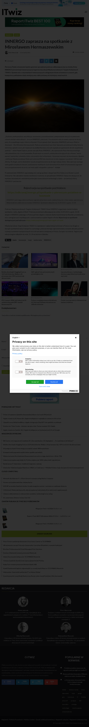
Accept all (35, 382)
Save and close (44, 386)
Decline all (54, 382)
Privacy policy (17, 353)
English (15, 337)
